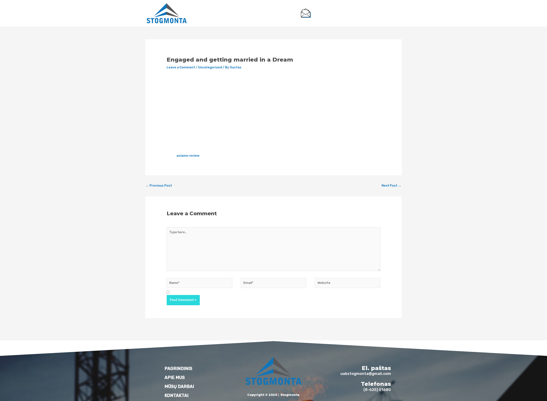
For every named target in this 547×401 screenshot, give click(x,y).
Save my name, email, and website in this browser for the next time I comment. (234, 292)
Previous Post (159, 185)
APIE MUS (234, 13)
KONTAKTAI (284, 13)
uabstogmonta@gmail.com (335, 17)
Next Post (391, 185)
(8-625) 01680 (386, 17)
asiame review (187, 156)
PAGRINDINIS (210, 13)
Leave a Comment (181, 67)
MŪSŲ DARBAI (258, 13)
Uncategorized (210, 67)
